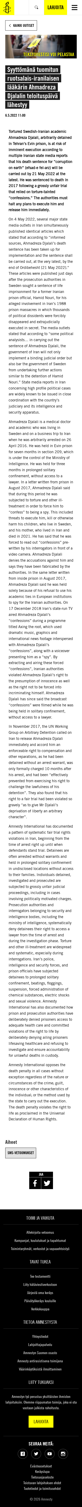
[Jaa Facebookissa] (35, 1183)
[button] (74, 7)
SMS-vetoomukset (21, 1153)
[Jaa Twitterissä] (47, 1183)
